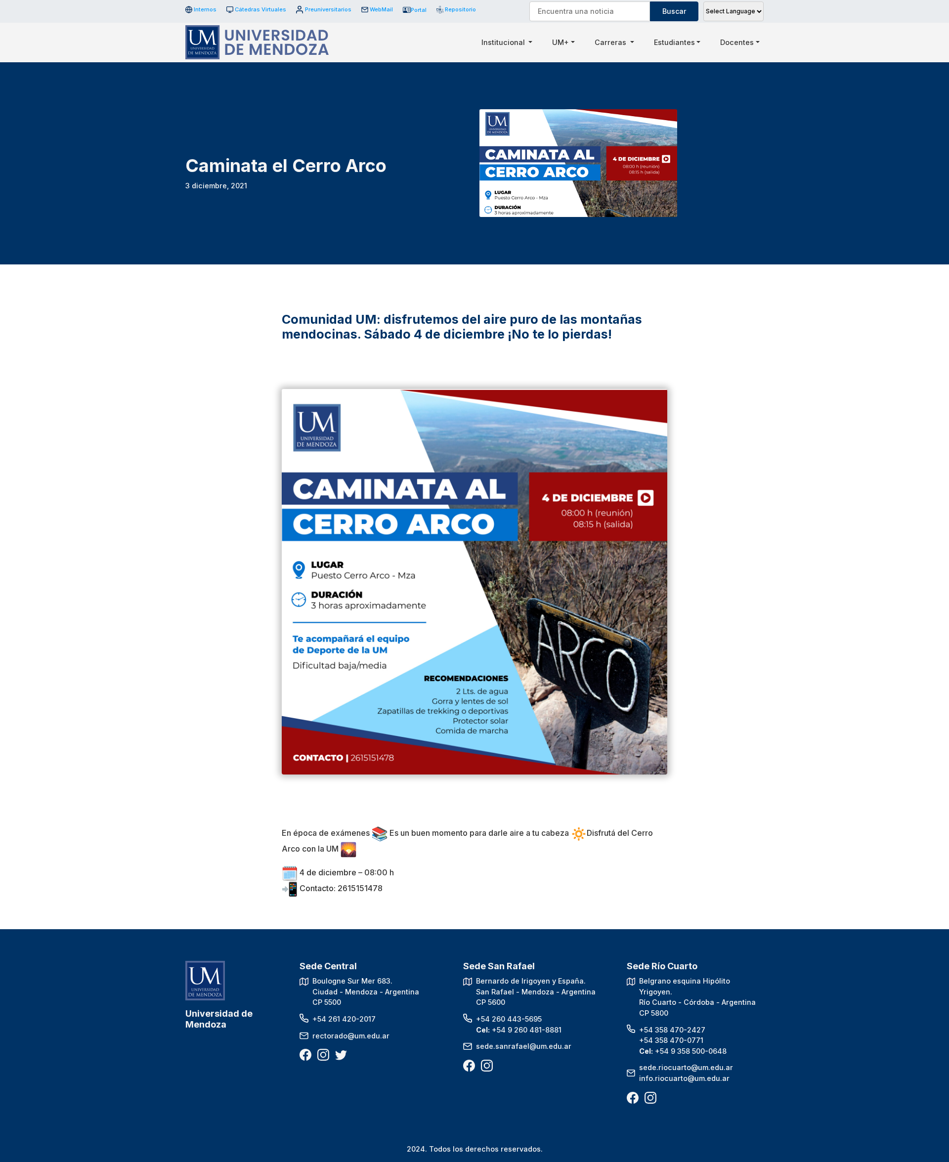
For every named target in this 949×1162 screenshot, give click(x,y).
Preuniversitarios (328, 9)
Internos (205, 9)
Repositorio (457, 9)
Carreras (611, 42)
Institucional (504, 42)
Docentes (737, 42)
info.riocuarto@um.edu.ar (684, 1078)
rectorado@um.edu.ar (350, 1036)
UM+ (560, 42)
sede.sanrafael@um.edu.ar (523, 1046)
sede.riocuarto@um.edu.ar (686, 1067)
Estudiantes (674, 42)
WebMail (381, 9)
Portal (419, 9)
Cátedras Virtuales (260, 9)
